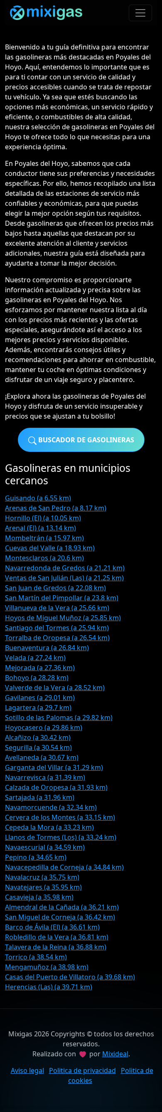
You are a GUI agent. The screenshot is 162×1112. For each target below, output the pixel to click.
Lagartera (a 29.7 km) (38, 707)
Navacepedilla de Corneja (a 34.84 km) (64, 867)
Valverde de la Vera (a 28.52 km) (55, 687)
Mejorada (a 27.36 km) (40, 667)
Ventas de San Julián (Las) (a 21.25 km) (64, 577)
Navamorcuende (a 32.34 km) (51, 807)
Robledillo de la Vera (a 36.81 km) (56, 937)
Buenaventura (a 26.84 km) (47, 647)
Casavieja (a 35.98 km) (39, 897)
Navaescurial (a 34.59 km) (45, 847)
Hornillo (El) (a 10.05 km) (43, 518)
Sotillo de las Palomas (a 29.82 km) (59, 717)
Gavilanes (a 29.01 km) (40, 697)
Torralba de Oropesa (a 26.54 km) (57, 637)
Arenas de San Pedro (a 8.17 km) (55, 508)
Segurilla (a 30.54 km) (38, 747)
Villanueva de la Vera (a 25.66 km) (57, 607)
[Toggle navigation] (140, 13)
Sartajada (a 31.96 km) (39, 797)
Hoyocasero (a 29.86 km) (43, 727)
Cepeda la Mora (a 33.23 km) (49, 827)
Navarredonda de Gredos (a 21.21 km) (65, 567)
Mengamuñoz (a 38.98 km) (46, 966)
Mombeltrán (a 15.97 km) (44, 537)
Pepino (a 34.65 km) (35, 857)
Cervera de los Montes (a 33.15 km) (60, 817)
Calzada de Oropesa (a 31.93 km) (56, 787)
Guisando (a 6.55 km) (38, 498)
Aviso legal (27, 1070)
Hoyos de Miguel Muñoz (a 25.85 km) (63, 617)
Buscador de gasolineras (85, 439)
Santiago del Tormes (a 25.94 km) (57, 627)
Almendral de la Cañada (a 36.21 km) (62, 907)
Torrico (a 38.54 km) (36, 957)
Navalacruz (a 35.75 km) (42, 877)
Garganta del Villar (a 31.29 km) (54, 767)
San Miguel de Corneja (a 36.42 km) (60, 917)
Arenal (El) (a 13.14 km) (40, 528)
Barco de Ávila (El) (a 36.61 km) (52, 927)
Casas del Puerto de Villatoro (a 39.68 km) (70, 976)
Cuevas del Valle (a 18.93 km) (50, 547)
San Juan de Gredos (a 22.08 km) (55, 587)
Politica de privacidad (82, 1070)
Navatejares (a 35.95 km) (43, 887)
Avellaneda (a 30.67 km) (42, 757)
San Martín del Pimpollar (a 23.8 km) (61, 597)
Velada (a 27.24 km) (35, 657)
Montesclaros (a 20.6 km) (44, 557)
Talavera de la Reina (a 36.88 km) (55, 947)
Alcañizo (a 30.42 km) (38, 737)
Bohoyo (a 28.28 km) (37, 677)
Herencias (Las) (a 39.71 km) (48, 986)
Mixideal (115, 1053)
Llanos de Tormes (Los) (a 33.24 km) (60, 837)
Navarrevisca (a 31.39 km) (45, 777)
